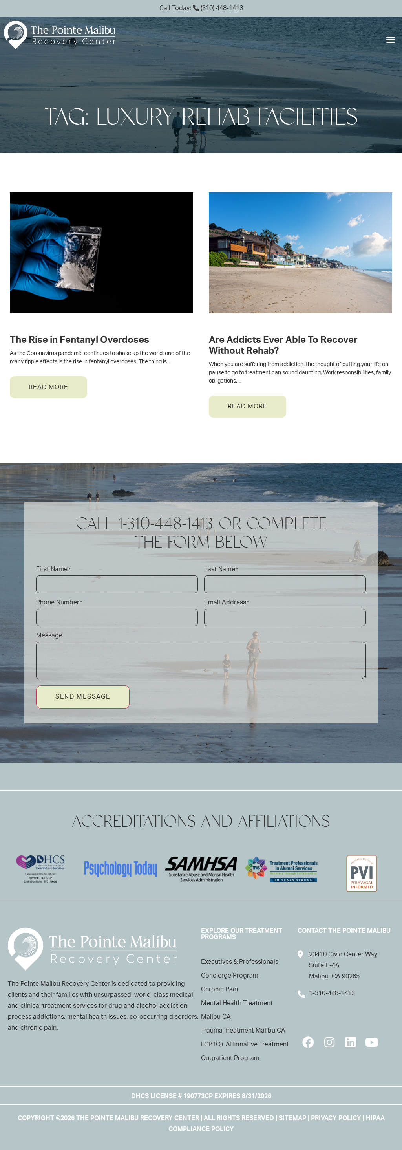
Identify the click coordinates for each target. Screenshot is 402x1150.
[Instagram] (329, 1042)
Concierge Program (229, 975)
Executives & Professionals (239, 962)
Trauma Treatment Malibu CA (243, 1030)
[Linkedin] (350, 1042)
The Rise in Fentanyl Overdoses (79, 340)
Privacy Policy (336, 1118)
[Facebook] (308, 1042)
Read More (48, 387)
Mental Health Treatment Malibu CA (237, 1010)
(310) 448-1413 (221, 8)
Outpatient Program (230, 1058)
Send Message (82, 697)
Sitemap (292, 1118)
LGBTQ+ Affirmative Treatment (245, 1044)
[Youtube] (371, 1042)
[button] (390, 39)
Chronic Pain (219, 989)
